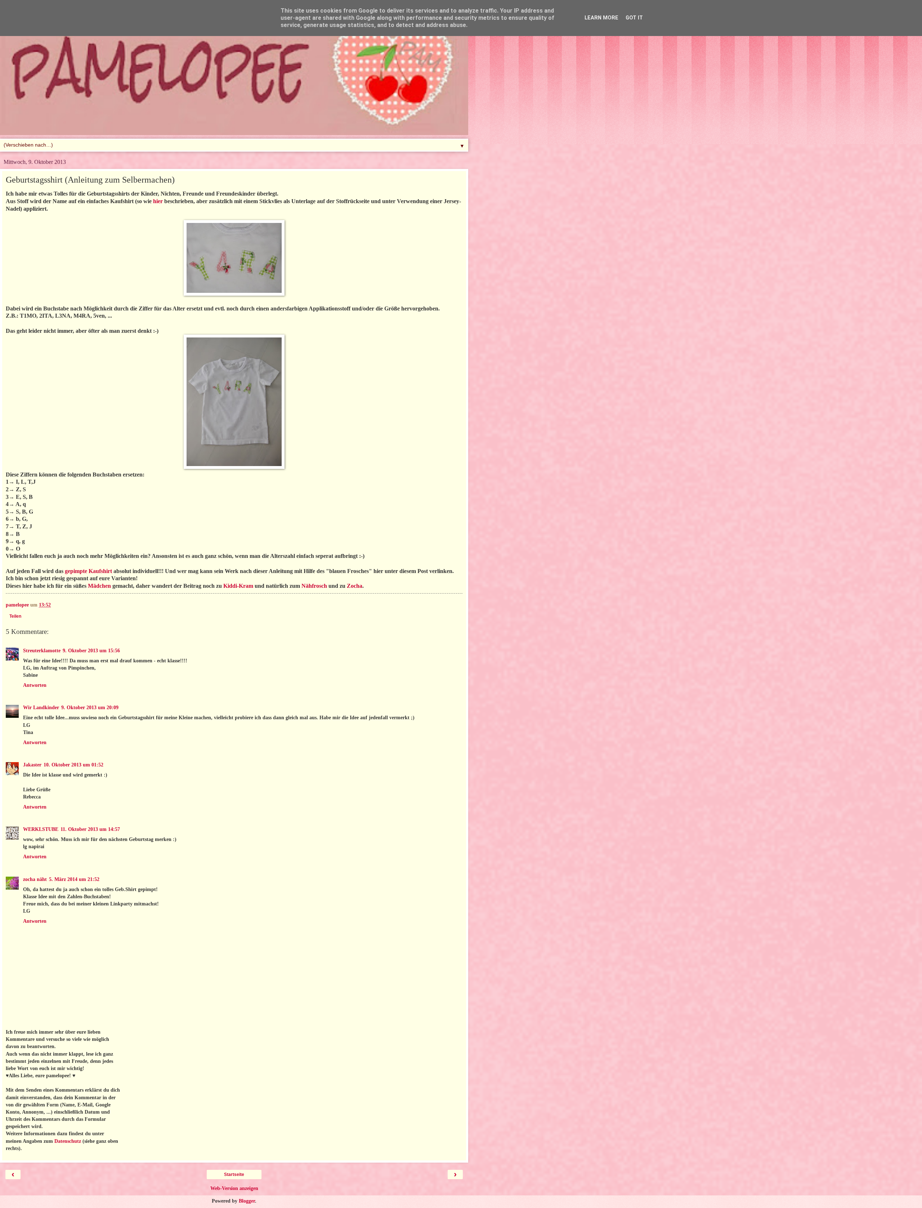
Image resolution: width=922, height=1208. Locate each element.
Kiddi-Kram (238, 586)
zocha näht (35, 879)
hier (158, 201)
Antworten (34, 685)
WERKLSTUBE (40, 829)
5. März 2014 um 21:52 (74, 879)
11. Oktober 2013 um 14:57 (90, 829)
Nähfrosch (314, 586)
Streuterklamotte (42, 650)
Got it (634, 18)
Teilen (15, 616)
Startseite (234, 1174)
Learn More (601, 18)
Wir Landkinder (41, 707)
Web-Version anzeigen (234, 1188)
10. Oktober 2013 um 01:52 (73, 765)
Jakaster (32, 765)
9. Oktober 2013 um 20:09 (89, 707)
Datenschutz (67, 1141)
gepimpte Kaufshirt (88, 571)
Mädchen (99, 586)
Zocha (354, 586)
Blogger (247, 1201)
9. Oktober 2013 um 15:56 (91, 650)
